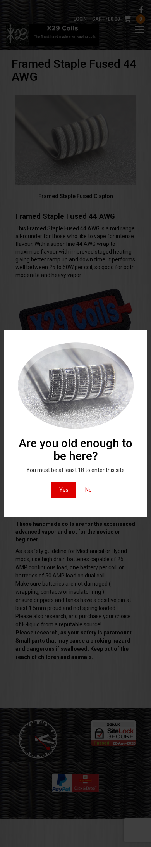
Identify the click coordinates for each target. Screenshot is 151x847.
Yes (64, 490)
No (88, 490)
